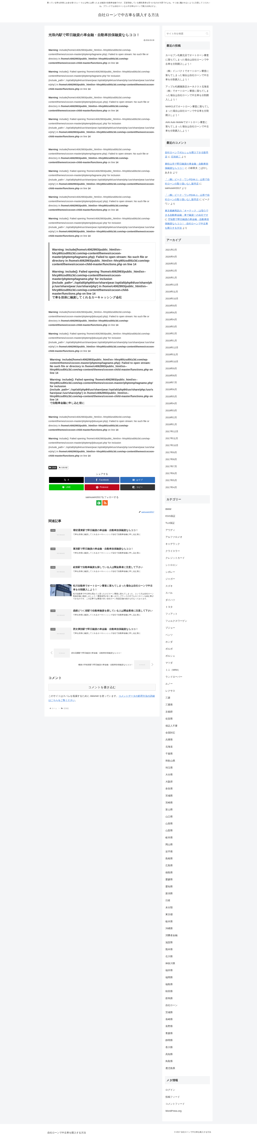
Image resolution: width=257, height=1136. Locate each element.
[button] (137, 487)
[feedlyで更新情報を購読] (99, 502)
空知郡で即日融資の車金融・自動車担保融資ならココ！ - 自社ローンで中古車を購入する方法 (187, 223)
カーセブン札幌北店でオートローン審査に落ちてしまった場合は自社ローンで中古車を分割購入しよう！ (187, 59)
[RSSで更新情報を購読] (105, 502)
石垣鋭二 (176, 156)
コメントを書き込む (102, 687)
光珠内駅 (64, 468)
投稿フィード (172, 1097)
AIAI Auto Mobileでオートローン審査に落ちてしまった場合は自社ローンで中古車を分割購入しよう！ (187, 126)
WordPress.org (173, 1111)
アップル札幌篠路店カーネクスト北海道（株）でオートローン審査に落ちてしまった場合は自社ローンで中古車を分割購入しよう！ (187, 93)
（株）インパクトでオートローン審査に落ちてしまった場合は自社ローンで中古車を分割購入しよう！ (187, 75)
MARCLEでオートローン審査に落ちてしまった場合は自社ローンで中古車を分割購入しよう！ (187, 110)
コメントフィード (175, 1104)
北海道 (53, 468)
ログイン (170, 1090)
